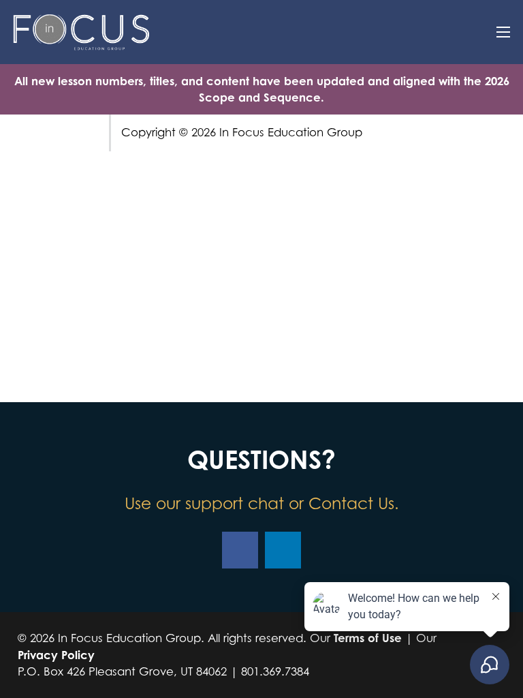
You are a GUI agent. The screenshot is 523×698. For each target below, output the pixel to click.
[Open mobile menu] (503, 32)
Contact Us (351, 503)
